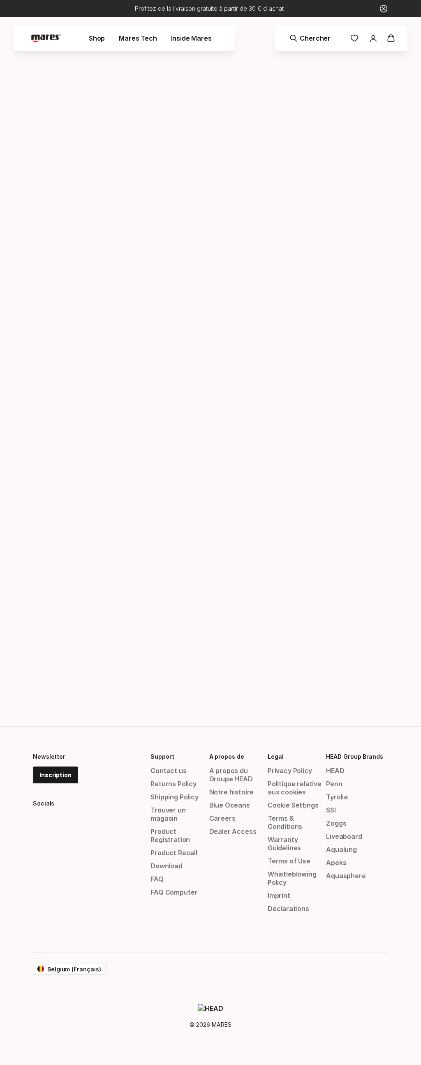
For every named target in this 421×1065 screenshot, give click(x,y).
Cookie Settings (293, 805)
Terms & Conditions (285, 822)
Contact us (168, 771)
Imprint (279, 895)
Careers (222, 818)
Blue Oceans (229, 805)
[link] (354, 38)
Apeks (336, 862)
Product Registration (170, 835)
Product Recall (173, 853)
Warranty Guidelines (284, 843)
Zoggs (336, 823)
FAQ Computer (173, 892)
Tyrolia (337, 797)
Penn (334, 784)
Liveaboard (344, 836)
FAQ (156, 879)
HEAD (335, 771)
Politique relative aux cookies (295, 788)
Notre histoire (231, 792)
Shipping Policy (174, 797)
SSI (330, 810)
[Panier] (391, 38)
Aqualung (341, 849)
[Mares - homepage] (46, 38)
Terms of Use (289, 861)
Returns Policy (173, 784)
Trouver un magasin (167, 814)
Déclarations (288, 908)
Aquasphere (345, 876)
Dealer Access (233, 831)
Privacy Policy (290, 771)
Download (166, 866)
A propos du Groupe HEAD (231, 775)
